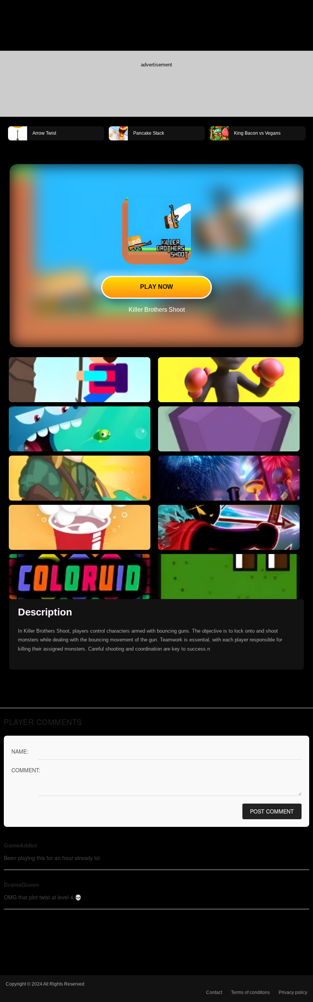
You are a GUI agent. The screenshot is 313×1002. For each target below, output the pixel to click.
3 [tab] (168, 149)
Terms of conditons (250, 992)
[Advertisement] (156, 88)
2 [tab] (156, 149)
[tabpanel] (56, 132)
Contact (214, 992)
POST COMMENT (272, 811)
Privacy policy (293, 992)
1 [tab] (145, 149)
